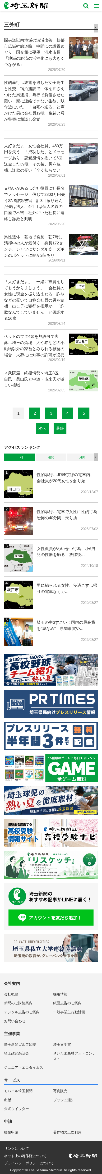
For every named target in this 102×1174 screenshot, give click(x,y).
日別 (20, 457)
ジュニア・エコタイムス (23, 1067)
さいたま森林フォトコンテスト (74, 1056)
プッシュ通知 (63, 1100)
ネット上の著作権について (25, 1156)
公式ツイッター (16, 1109)
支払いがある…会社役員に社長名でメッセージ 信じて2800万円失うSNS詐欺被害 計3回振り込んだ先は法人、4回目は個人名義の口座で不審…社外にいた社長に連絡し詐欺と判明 (34, 203)
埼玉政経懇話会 (16, 1053)
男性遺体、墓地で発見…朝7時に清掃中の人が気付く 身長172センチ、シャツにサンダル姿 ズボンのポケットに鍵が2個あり (34, 245)
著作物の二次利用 (67, 1132)
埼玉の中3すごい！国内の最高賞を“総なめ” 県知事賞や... (66, 625)
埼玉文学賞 (62, 1044)
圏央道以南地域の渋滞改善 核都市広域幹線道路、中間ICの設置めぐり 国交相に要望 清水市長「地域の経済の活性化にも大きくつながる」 (34, 52)
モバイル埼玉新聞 (18, 1091)
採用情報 (60, 994)
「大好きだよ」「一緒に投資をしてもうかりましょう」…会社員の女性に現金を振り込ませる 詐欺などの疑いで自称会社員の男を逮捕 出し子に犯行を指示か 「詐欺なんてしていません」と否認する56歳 (34, 300)
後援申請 (11, 1132)
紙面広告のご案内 (67, 1003)
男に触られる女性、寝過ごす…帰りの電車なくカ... (67, 588)
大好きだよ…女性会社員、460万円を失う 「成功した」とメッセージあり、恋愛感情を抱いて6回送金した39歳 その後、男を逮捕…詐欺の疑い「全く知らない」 (34, 158)
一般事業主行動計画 (69, 1012)
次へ (42, 428)
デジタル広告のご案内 (22, 1012)
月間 (82, 457)
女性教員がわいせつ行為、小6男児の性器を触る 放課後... (66, 551)
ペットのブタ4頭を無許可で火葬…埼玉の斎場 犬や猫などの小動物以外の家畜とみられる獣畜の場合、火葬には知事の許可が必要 (34, 345)
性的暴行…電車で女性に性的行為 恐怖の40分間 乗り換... (67, 514)
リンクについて (16, 1148)
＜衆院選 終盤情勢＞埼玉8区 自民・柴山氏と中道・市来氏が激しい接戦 (34, 379)
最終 (60, 428)
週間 (51, 457)
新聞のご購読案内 (18, 1003)
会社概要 (11, 994)
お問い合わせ (14, 1021)
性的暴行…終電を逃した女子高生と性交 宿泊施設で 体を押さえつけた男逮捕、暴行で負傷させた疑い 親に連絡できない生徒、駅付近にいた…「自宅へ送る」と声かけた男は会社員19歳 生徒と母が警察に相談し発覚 (34, 101)
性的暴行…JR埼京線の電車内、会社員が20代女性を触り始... (65, 477)
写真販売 (60, 1091)
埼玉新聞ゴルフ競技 (20, 1044)
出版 (7, 1100)
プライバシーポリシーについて (29, 1163)
